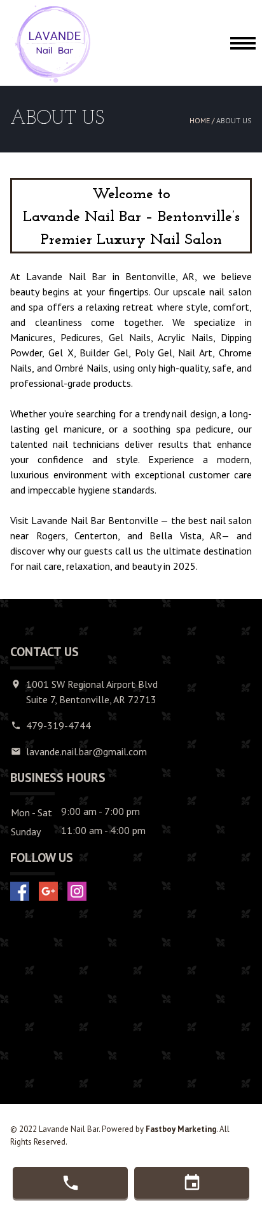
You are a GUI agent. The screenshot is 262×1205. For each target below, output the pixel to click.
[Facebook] (19, 891)
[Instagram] (76, 891)
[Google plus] (48, 891)
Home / (203, 120)
